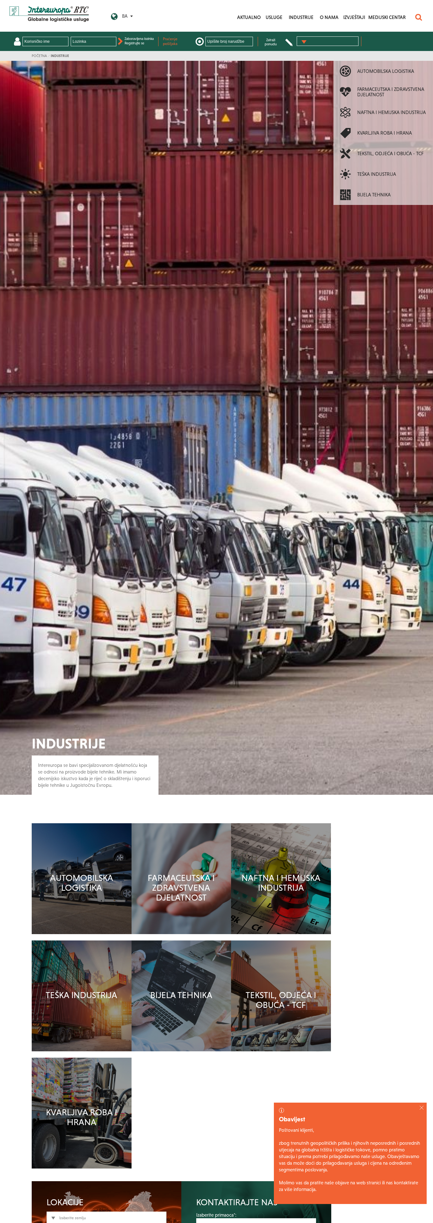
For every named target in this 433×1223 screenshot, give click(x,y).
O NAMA (329, 17)
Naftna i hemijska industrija (281, 883)
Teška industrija (81, 995)
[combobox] (328, 41)
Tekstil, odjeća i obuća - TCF (281, 1000)
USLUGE (274, 17)
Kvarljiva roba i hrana (81, 1117)
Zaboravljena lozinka (139, 39)
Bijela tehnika (181, 995)
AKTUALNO (249, 17)
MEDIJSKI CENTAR (387, 17)
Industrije (60, 56)
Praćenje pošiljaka (170, 41)
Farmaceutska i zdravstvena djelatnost (181, 887)
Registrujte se (134, 43)
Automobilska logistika (81, 883)
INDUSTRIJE (301, 17)
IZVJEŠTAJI (354, 17)
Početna (39, 56)
